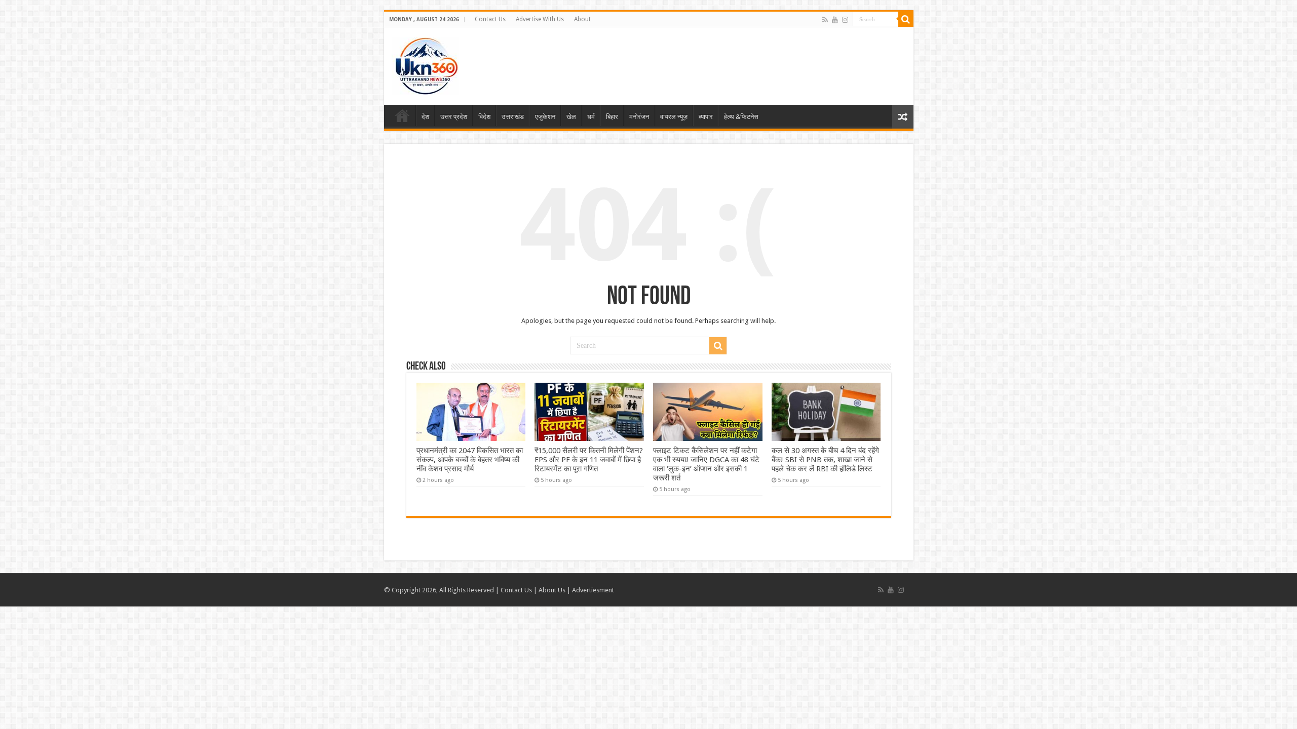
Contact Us (490, 19)
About (582, 19)
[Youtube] (835, 20)
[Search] (905, 19)
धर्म (591, 116)
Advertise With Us (540, 19)
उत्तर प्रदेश (453, 116)
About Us (552, 590)
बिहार (612, 116)
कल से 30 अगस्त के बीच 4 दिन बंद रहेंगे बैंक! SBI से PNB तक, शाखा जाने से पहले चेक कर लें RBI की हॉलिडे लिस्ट (825, 459)
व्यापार (706, 116)
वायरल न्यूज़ (674, 116)
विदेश (484, 116)
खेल (571, 116)
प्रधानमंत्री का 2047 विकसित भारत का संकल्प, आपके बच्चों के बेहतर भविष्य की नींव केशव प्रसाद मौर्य (469, 459)
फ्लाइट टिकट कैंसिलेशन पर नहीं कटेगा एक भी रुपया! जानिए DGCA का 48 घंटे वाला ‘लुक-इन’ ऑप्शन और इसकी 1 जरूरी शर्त (706, 464)
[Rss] (825, 20)
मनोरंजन (639, 116)
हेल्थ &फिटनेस (741, 116)
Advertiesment (593, 590)
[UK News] (425, 64)
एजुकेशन (545, 116)
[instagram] (845, 20)
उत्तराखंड (513, 116)
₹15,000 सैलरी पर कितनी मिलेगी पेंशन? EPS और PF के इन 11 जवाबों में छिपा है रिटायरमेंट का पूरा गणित (589, 459)
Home (402, 115)
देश (425, 116)
